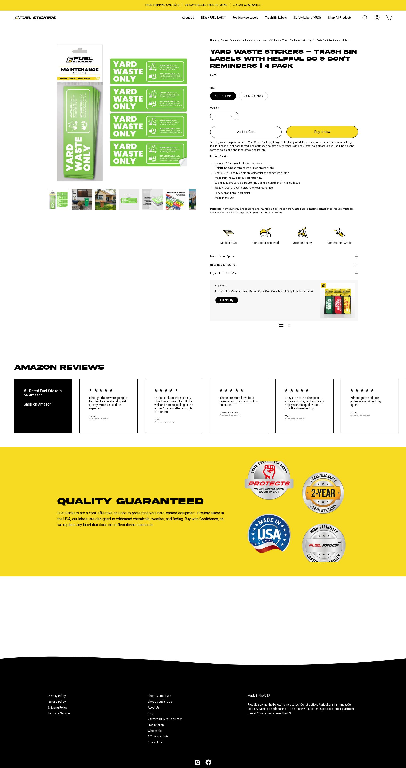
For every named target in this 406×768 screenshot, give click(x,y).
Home (213, 40)
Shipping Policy (57, 707)
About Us (154, 707)
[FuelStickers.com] (35, 18)
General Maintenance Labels (237, 40)
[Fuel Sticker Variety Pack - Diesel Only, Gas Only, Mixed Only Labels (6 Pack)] (337, 300)
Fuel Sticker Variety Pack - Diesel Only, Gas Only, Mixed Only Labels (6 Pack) (264, 291)
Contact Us (155, 742)
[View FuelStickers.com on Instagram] (197, 762)
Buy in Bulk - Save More (224, 273)
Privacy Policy (57, 696)
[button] (365, 18)
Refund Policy (57, 701)
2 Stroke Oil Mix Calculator (165, 719)
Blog (151, 713)
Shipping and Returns (222, 264)
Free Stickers (156, 725)
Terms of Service (59, 713)
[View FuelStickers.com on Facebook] (208, 762)
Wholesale (155, 731)
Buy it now (322, 132)
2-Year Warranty (158, 736)
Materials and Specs (222, 256)
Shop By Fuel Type (159, 696)
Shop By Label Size (160, 701)
